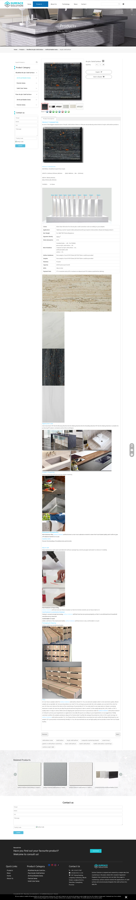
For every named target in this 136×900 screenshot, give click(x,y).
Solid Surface (59, 740)
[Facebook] (49, 865)
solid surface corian (47, 740)
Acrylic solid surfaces (72, 740)
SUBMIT (20, 146)
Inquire (98, 72)
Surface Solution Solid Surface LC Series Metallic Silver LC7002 (29, 787)
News (9, 873)
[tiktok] (58, 865)
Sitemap (55, 894)
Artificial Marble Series (24, 78)
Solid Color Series (22, 88)
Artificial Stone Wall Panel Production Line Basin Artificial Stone (107, 787)
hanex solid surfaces (70, 744)
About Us (10, 878)
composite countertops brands (90, 740)
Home (9, 876)
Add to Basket (97, 77)
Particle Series (21, 83)
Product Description (48, 119)
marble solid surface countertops (102, 744)
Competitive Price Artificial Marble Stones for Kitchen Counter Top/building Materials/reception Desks (81, 787)
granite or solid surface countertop (52, 744)
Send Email (96, 851)
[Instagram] (55, 865)
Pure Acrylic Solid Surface (23, 94)
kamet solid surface (84, 744)
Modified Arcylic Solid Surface (25, 73)
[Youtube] (52, 865)
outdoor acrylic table (48, 747)
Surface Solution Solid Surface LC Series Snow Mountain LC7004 (55, 787)
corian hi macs (106, 740)
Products (10, 870)
